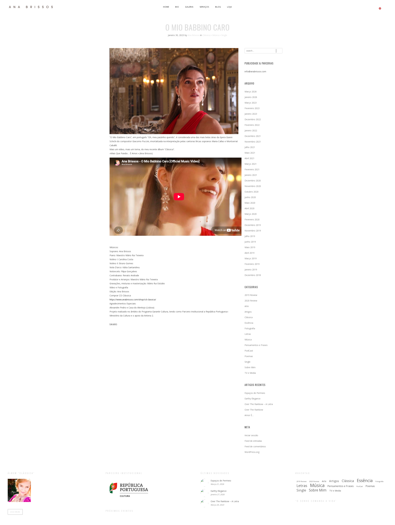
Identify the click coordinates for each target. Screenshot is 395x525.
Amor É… (249, 415)
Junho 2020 (250, 197)
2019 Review (251, 295)
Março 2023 (251, 102)
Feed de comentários (255, 446)
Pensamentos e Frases (256, 345)
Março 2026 (251, 91)
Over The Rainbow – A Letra (259, 404)
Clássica (206, 35)
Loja (229, 7)
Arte (247, 306)
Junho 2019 (250, 241)
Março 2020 (251, 213)
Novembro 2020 (253, 186)
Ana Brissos (194, 35)
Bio (177, 7)
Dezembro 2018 (253, 275)
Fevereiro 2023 (252, 108)
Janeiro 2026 (251, 97)
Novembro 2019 (253, 230)
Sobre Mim (250, 367)
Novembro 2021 (253, 141)
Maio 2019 (250, 247)
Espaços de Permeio (255, 393)
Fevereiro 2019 (252, 263)
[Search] (279, 51)
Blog (218, 7)
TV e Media (250, 372)
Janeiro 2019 (251, 269)
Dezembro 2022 (253, 119)
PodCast (249, 350)
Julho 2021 (250, 147)
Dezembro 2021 (253, 136)
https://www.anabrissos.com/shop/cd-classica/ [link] (133, 299)
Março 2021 (251, 163)
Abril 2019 (249, 252)
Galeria (189, 7)
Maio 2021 (250, 152)
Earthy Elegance (252, 398)
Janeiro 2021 (251, 175)
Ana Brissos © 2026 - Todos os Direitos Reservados (197, 522)
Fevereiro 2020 (252, 219)
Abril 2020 (249, 208)
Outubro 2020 (251, 191)
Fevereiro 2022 (252, 124)
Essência (249, 322)
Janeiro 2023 (251, 113)
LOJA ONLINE (15, 512)
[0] (378, 7)
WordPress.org (252, 452)
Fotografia (250, 328)
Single (224, 35)
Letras (248, 333)
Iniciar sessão (251, 435)
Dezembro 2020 (253, 180)
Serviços (204, 7)
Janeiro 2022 (251, 130)
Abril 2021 (249, 158)
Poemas (249, 356)
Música (215, 35)
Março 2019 (251, 258)
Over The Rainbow (254, 409)
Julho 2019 (250, 236)
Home (166, 7)
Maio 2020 (250, 202)
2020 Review (251, 300)
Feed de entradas (253, 440)
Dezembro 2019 (253, 225)
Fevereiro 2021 (252, 169)
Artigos (248, 311)
